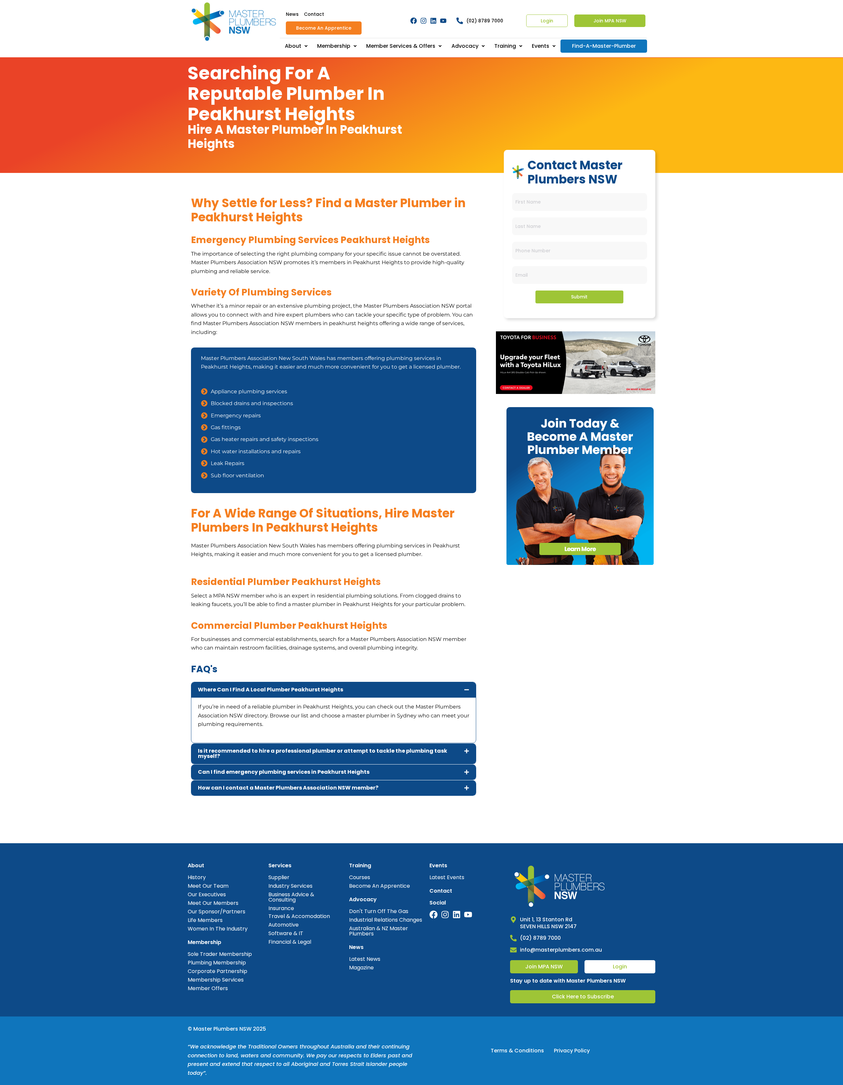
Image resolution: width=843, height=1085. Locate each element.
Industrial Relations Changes (385, 920)
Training (505, 46)
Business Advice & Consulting (291, 897)
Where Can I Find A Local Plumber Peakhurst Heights (270, 689)
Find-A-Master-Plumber (604, 46)
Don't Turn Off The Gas (378, 911)
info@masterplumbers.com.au (561, 950)
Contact (314, 14)
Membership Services (216, 980)
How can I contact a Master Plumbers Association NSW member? (288, 788)
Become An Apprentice (323, 28)
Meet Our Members (213, 903)
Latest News (364, 959)
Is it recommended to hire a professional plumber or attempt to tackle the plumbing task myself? (322, 753)
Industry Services (290, 886)
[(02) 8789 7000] (513, 938)
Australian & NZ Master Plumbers (378, 931)
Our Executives (207, 894)
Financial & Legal (289, 942)
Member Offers (208, 988)
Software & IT (285, 933)
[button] (333, 689)
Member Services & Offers (400, 46)
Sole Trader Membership (220, 954)
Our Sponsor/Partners (216, 911)
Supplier (278, 877)
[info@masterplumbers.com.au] (513, 950)
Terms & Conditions (517, 1050)
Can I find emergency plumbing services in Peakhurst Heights (283, 772)
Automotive (283, 925)
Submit (579, 296)
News (292, 14)
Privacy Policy (572, 1050)
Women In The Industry (218, 928)
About (293, 46)
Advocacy (464, 46)
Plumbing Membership (217, 962)
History (197, 877)
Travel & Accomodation (299, 916)
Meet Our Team (208, 886)
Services (279, 865)
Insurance (281, 908)
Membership (333, 46)
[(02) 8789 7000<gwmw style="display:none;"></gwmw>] (459, 20)
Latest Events (446, 877)
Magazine (361, 967)
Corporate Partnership (217, 971)
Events (540, 46)
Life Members (205, 920)
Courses (359, 877)
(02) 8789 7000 (484, 20)
